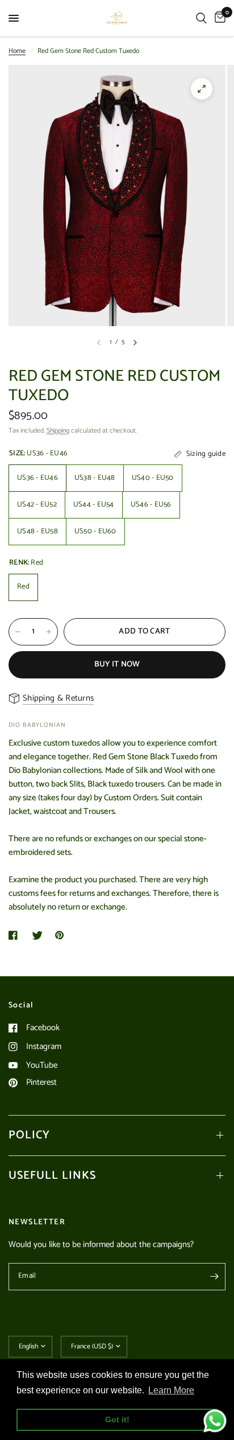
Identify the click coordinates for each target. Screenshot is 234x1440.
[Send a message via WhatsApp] (215, 1421)
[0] (218, 18)
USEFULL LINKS (52, 1175)
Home (17, 51)
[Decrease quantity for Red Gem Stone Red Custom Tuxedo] (17, 632)
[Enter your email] (214, 1276)
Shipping (58, 430)
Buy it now (117, 664)
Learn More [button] (171, 1390)
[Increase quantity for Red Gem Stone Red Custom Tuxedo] (48, 632)
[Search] (201, 18)
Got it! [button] (117, 1419)
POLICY (29, 1135)
